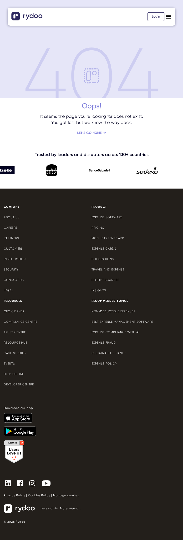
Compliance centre (20, 321)
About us (12, 217)
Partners (11, 238)
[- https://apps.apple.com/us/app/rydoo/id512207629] (20, 415)
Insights (99, 290)
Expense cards (104, 248)
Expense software (107, 217)
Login (156, 16)
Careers (11, 227)
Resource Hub (15, 342)
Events (9, 363)
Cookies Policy (39, 495)
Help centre (14, 374)
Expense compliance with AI (115, 332)
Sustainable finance (109, 353)
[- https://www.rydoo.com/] (27, 18)
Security (11, 269)
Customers (13, 248)
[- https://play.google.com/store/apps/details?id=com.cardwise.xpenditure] (22, 429)
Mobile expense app (108, 238)
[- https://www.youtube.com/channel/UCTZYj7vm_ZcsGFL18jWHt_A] (48, 483)
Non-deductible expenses (113, 311)
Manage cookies (66, 495)
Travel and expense (108, 269)
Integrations (103, 259)
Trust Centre (15, 332)
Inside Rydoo (15, 259)
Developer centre (19, 384)
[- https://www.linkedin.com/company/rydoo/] (10, 483)
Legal (9, 290)
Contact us (14, 280)
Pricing (98, 227)
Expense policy (104, 363)
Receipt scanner (105, 280)
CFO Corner (14, 311)
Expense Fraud (104, 342)
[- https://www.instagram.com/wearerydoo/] (34, 483)
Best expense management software (122, 321)
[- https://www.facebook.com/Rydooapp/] (22, 483)
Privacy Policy (14, 495)
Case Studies (15, 353)
